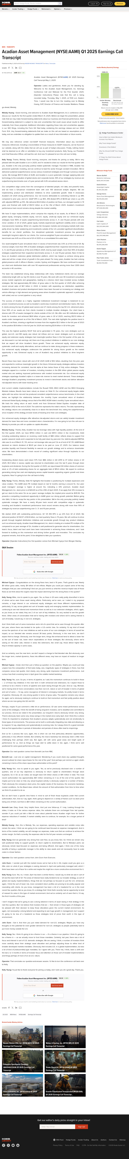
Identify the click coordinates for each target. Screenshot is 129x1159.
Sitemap (122, 1140)
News (3, 47)
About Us (94, 1140)
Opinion (57, 9)
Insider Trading (17, 9)
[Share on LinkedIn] (16, 68)
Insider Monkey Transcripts (34, 63)
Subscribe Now (112, 114)
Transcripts (11, 47)
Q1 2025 (5, 1014)
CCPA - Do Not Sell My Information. (94, 1145)
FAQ (77, 1145)
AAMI (65, 77)
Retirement (46, 9)
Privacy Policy (57, 1145)
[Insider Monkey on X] (9, 1145)
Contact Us (113, 1140)
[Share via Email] (20, 68)
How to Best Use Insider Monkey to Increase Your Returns (110, 138)
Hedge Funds (33, 9)
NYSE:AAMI (22, 1014)
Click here (55, 578)
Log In (93, 4)
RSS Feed (59, 1140)
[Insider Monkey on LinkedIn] (18, 1145)
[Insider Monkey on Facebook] (4, 1145)
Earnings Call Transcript (34, 1014)
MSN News (13, 1014)
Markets (5, 9)
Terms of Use (69, 1145)
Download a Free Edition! (107, 147)
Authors (103, 1140)
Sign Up (106, 4)
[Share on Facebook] (9, 68)
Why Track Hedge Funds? (107, 143)
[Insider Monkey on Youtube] (13, 1145)
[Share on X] (13, 68)
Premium (120, 3)
